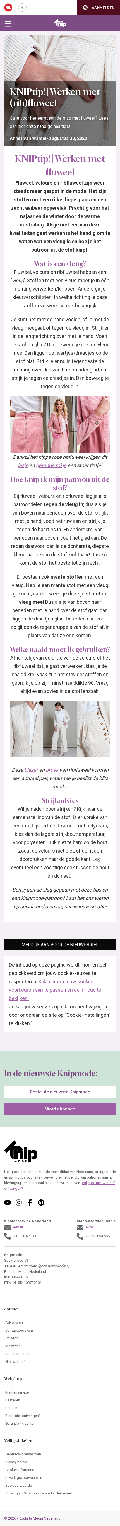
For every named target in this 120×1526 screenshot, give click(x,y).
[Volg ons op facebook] (30, 1202)
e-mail (18, 1227)
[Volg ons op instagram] (18, 1202)
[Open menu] (8, 23)
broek (52, 770)
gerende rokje (51, 465)
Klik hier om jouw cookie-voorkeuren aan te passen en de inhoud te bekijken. (55, 990)
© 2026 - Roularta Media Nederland (32, 1518)
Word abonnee (60, 1109)
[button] (98, 7)
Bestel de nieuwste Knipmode (60, 1092)
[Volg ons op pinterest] (41, 1202)
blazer (31, 770)
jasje (23, 465)
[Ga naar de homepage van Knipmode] (60, 23)
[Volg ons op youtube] (7, 1202)
